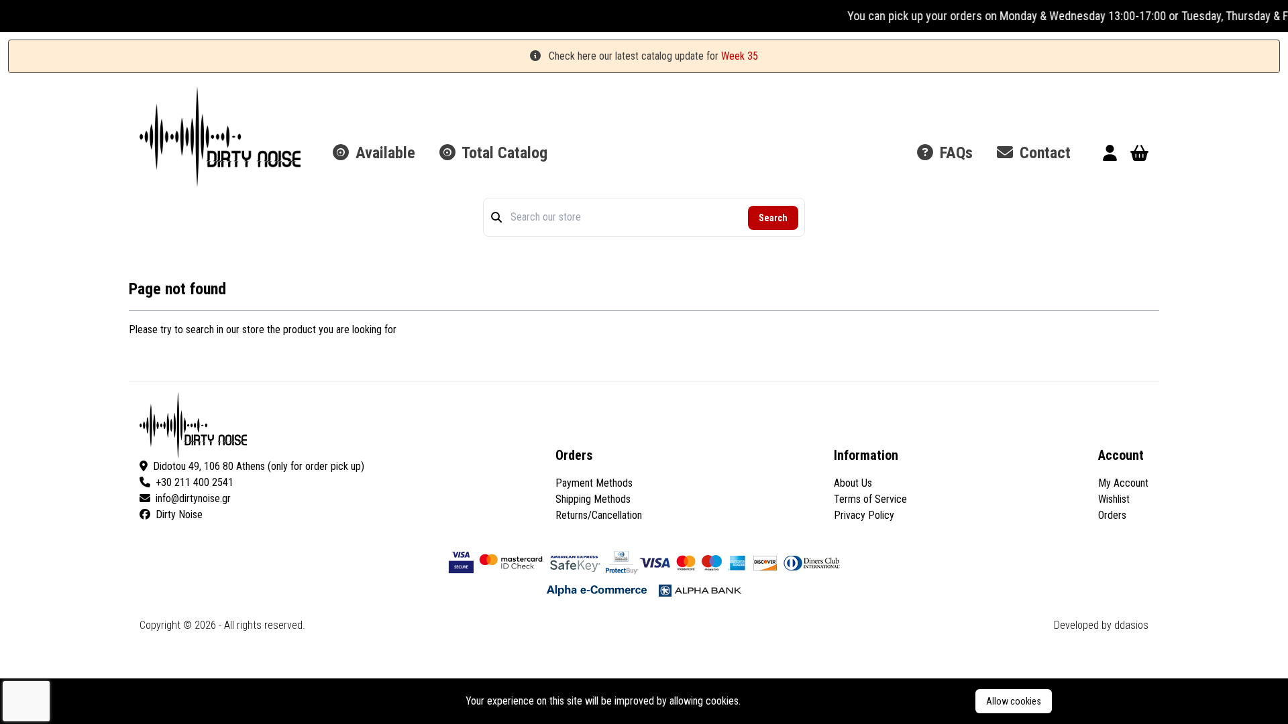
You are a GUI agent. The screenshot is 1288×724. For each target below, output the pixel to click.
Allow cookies (1013, 701)
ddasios (1131, 625)
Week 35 (739, 56)
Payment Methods (594, 483)
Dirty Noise (179, 514)
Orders (1112, 515)
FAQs (954, 152)
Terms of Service (870, 499)
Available (383, 152)
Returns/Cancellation (598, 515)
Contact (1043, 152)
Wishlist (1114, 499)
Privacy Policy (864, 515)
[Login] (1110, 155)
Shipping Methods (593, 499)
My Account (1123, 483)
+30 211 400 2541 (194, 482)
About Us (853, 483)
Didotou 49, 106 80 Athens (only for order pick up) (258, 466)
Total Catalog (502, 152)
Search (773, 218)
